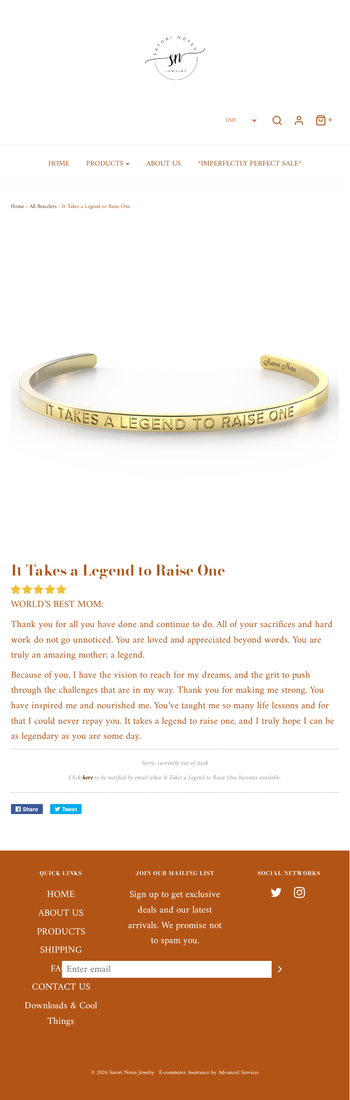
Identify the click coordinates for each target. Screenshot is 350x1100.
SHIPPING (61, 951)
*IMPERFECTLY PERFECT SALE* (250, 163)
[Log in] (299, 120)
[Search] (277, 120)
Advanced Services (238, 1073)
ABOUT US (163, 163)
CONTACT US (61, 988)
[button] (40, 590)
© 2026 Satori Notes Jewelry (122, 1073)
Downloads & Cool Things (61, 1014)
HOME (58, 163)
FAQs (61, 969)
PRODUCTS (61, 932)
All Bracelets (43, 207)
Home (17, 207)
